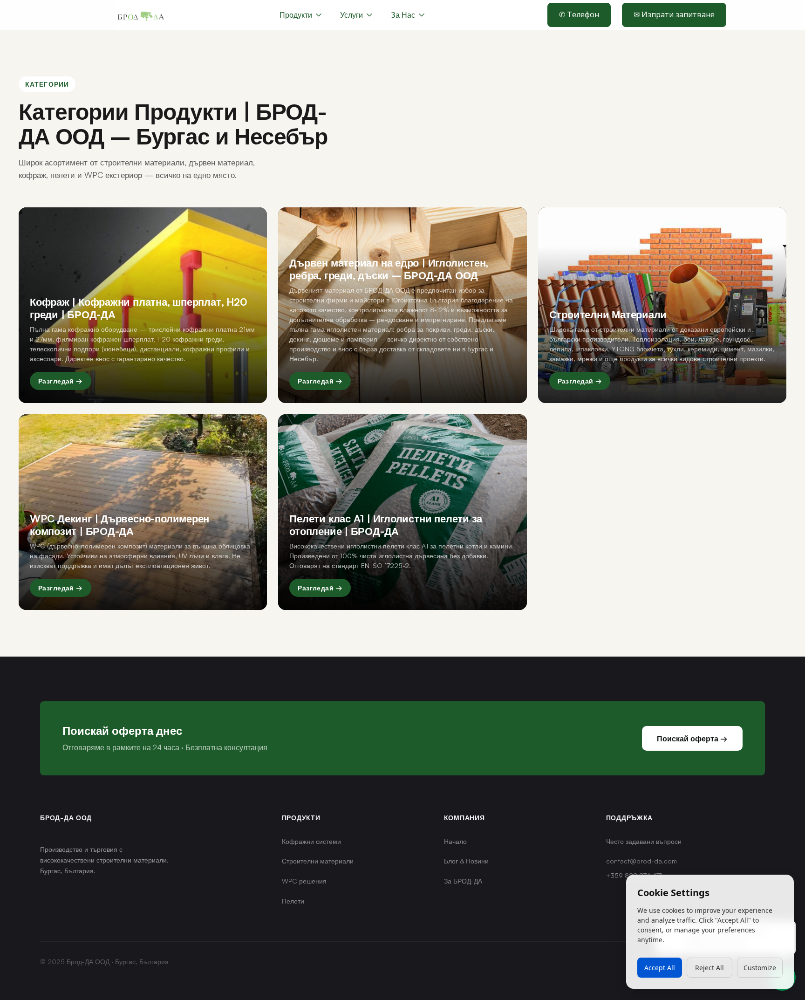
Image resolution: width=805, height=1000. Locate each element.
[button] (356, 15)
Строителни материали (318, 861)
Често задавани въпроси (644, 841)
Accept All (659, 967)
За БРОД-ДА (463, 881)
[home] (140, 15)
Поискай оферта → (692, 738)
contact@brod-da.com (641, 861)
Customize (760, 967)
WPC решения (304, 881)
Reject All (709, 967)
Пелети (293, 901)
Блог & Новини (466, 861)
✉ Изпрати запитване (674, 14)
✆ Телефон (579, 14)
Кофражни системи (311, 841)
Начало (455, 841)
